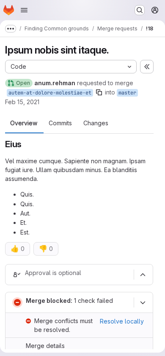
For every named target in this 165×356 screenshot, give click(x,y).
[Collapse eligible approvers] (143, 275)
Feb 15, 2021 (22, 101)
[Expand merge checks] (143, 302)
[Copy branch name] (99, 92)
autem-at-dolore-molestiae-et (49, 92)
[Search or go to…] (140, 10)
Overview (23, 123)
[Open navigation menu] (24, 10)
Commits (60, 123)
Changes (95, 123)
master (127, 92)
